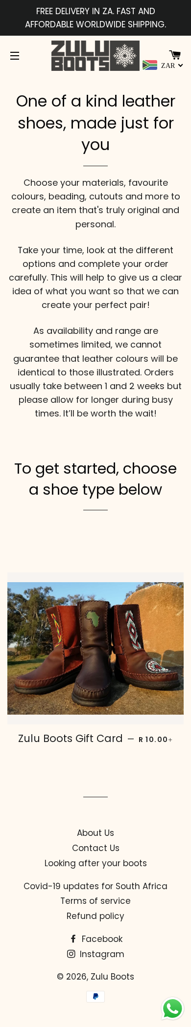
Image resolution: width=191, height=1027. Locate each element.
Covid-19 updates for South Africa (95, 886)
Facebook (100, 939)
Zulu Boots (112, 977)
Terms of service (95, 901)
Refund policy (95, 916)
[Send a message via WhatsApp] (172, 1008)
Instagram (100, 954)
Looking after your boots (96, 863)
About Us (95, 833)
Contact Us (95, 848)
